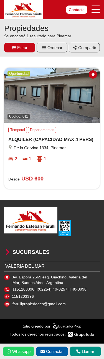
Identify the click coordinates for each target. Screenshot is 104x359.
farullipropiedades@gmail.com (39, 304)
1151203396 (23, 296)
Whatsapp (21, 351)
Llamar (88, 351)
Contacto (77, 9)
